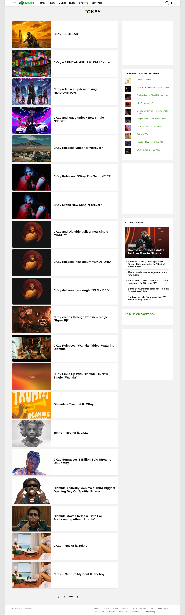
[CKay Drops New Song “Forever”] (31, 205)
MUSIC (62, 3)
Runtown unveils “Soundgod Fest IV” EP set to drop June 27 (147, 298)
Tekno (134, 608)
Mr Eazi (143, 608)
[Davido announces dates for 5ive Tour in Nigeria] (147, 242)
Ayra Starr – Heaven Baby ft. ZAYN (153, 87)
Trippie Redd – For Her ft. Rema (151, 118)
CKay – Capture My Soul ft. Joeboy (78, 574)
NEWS (52, 3)
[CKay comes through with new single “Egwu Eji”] (31, 319)
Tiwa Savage (162, 608)
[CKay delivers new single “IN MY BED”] (31, 291)
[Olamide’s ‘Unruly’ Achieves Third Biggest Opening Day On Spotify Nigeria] (31, 490)
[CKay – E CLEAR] (31, 34)
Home (96, 608)
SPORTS (83, 3)
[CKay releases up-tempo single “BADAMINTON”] (31, 91)
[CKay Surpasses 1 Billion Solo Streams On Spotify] (31, 462)
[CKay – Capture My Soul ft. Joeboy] (31, 575)
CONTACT (96, 3)
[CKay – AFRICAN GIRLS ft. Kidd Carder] (31, 63)
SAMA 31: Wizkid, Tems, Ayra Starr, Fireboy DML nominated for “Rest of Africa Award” (146, 264)
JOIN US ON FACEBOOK (140, 314)
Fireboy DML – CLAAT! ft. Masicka (152, 95)
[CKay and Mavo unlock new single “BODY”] (31, 120)
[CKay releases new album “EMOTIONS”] (31, 262)
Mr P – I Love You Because (149, 126)
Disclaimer (135, 611)
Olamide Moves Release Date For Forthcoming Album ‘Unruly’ (77, 517)
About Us (111, 611)
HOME (42, 3)
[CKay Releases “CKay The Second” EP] (31, 177)
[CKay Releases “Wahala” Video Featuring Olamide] (31, 348)
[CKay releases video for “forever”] (31, 148)
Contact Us (122, 611)
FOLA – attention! (145, 103)
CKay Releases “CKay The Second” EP (82, 176)
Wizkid (115, 608)
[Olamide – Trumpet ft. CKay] (31, 405)
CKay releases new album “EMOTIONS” (82, 261)
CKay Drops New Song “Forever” (77, 204)
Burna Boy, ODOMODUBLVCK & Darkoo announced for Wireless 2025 (148, 281)
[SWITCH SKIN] (171, 3)
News (132, 246)
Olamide (124, 608)
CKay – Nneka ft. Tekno (70, 545)
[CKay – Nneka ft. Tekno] (31, 546)
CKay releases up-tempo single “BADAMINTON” (76, 90)
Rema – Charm (144, 79)
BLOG (72, 3)
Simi (151, 608)
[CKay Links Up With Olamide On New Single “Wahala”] (31, 376)
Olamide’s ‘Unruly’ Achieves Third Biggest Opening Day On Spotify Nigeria (84, 489)
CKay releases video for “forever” (78, 147)
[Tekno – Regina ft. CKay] (31, 433)
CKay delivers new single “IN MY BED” (81, 290)
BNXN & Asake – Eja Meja (148, 150)
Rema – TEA (142, 134)
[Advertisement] (146, 43)
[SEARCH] (167, 3)
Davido (106, 608)
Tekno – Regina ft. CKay (70, 432)
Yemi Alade (99, 611)
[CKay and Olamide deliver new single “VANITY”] (31, 234)
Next (72, 596)
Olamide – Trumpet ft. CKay (73, 404)
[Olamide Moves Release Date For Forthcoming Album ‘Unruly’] (31, 518)
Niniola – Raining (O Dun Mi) (150, 142)
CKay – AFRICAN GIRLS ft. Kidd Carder (81, 62)
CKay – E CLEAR (65, 34)
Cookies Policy (149, 611)
